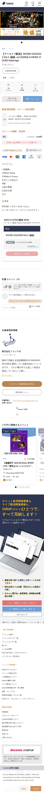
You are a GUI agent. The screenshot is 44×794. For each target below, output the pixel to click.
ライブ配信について (9, 684)
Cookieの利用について (10, 719)
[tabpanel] (22, 23)
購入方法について (35, 150)
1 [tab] (22, 42)
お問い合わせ (7, 737)
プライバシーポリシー (10, 715)
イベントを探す (7, 634)
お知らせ (5, 734)
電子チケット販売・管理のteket (14, 622)
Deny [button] (24, 789)
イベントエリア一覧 (9, 642)
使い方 (4, 645)
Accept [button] (36, 789)
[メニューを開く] (39, 3)
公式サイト (22, 410)
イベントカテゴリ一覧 (10, 638)
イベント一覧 (34, 622)
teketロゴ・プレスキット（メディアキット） (19, 699)
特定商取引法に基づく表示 (12, 726)
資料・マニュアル (8, 691)
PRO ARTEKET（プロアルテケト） (15, 653)
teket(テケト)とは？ (9, 669)
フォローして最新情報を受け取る (22, 384)
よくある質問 (7, 649)
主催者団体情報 (10, 71)
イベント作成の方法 (9, 673)
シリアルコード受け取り (11, 656)
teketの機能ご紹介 (9, 680)
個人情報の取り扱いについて (12, 723)
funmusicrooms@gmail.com (25, 400)
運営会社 (5, 730)
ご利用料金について (9, 677)
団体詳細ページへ (22, 392)
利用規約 (5, 712)
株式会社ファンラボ (11, 351)
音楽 (3, 49)
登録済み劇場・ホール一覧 (12, 695)
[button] (16, 487)
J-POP (10, 49)
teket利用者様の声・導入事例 (13, 688)
